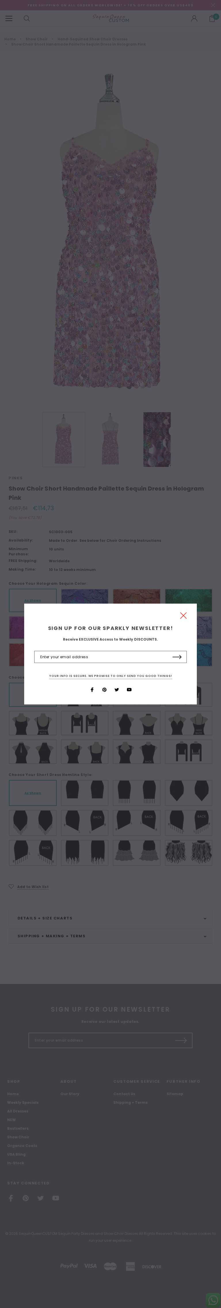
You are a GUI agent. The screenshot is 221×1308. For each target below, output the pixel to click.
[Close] (183, 617)
